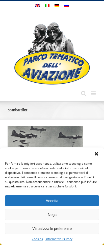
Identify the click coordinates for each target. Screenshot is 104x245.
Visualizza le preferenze (52, 228)
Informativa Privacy (58, 239)
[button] (96, 153)
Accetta (52, 201)
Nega (52, 214)
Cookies (37, 239)
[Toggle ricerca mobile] (83, 93)
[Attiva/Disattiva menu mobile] (93, 93)
